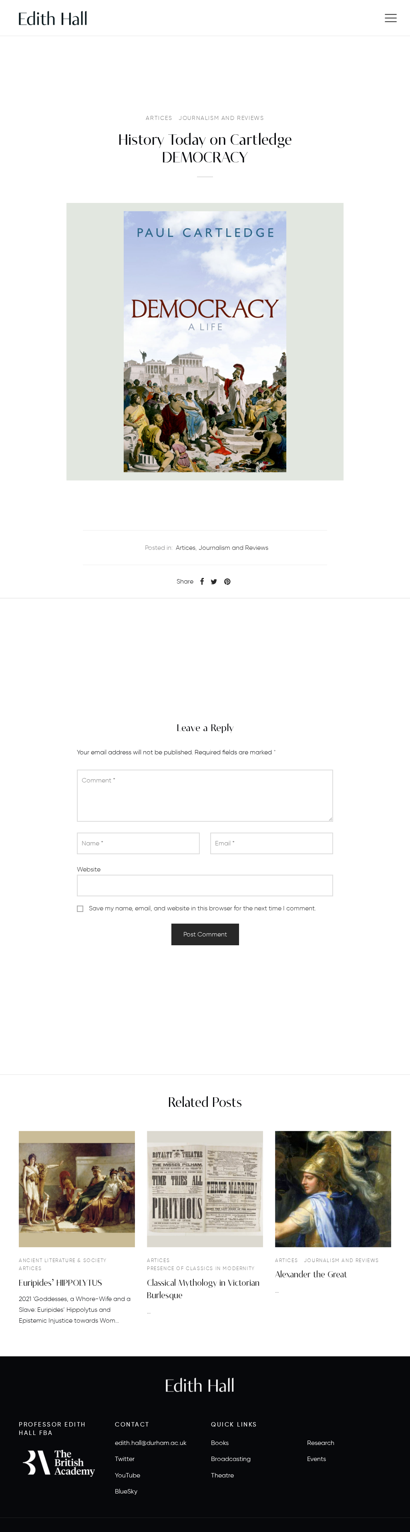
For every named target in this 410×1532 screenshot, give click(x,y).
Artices (159, 118)
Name (92, 843)
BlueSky (126, 1491)
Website (88, 869)
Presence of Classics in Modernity (201, 1268)
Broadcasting (231, 1459)
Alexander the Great (311, 1275)
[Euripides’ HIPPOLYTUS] (77, 1189)
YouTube (127, 1475)
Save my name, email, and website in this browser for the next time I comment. (202, 908)
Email (225, 843)
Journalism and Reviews (221, 118)
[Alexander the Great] (333, 1189)
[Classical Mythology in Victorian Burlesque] (205, 1189)
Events (316, 1459)
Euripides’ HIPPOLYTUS (60, 1283)
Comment (98, 780)
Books (220, 1443)
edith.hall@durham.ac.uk (151, 1443)
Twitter (125, 1459)
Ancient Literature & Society (63, 1260)
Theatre (222, 1475)
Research (320, 1443)
